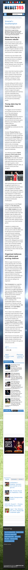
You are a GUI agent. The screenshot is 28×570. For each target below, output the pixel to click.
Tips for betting (14, 347)
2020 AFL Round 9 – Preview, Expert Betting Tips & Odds (14, 505)
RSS (22, 2)
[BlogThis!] (8, 350)
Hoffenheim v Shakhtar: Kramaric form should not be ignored (15, 485)
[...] (17, 371)
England (8, 347)
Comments (14, 479)
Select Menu (5, 14)
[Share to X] (9, 350)
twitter (8, 2)
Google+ (11, 2)
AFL (5, 538)
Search (24, 14)
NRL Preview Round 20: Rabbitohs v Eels (16, 491)
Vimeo (19, 2)
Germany (12, 538)
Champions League (9, 534)
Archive (20, 479)
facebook (6, 2)
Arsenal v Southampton (11, 22)
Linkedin (13, 2)
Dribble (17, 2)
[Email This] (6, 350)
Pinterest (15, 2)
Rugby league (8, 536)
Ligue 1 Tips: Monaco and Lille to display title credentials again (16, 510)
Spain (16, 536)
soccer (11, 347)
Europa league (8, 541)
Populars (7, 479)
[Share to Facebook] (10, 350)
